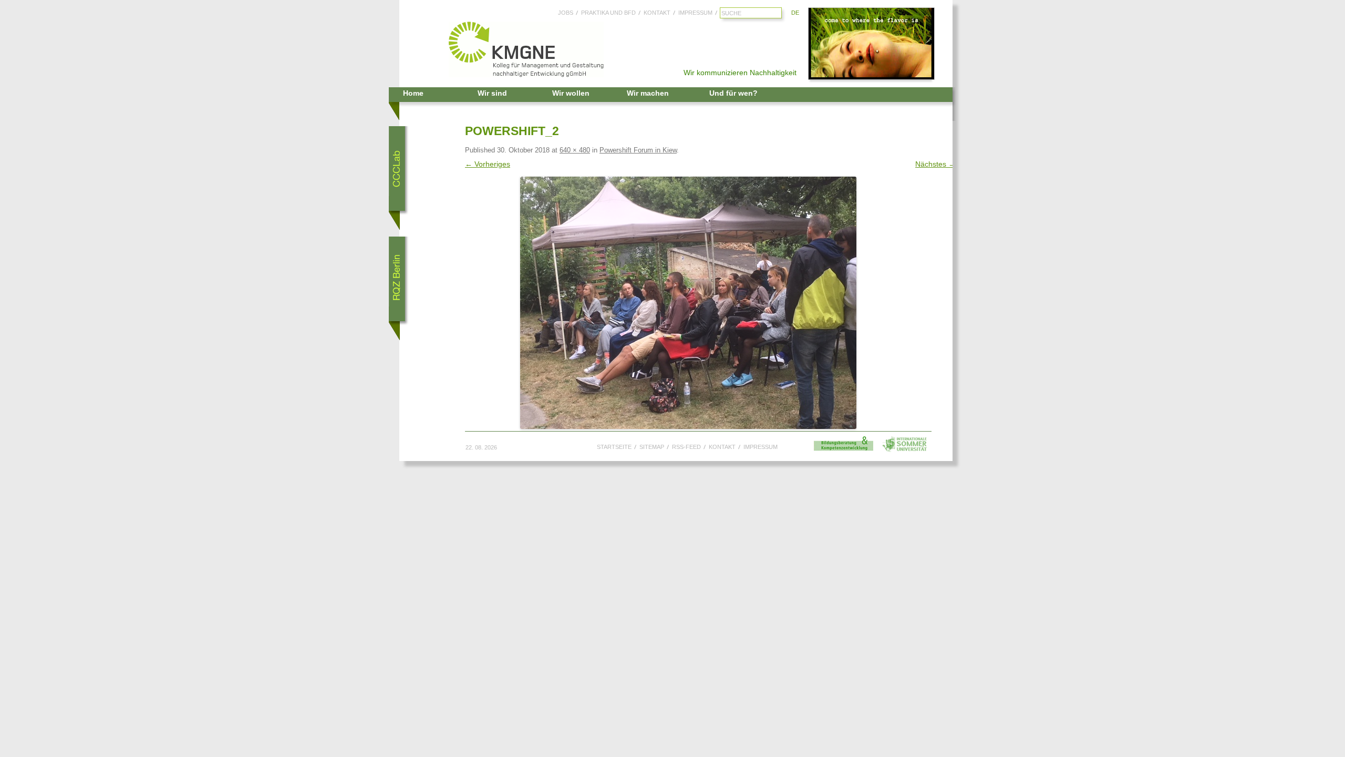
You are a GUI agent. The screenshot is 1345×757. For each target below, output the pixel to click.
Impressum (695, 12)
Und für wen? (733, 93)
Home (413, 93)
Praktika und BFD (608, 12)
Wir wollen (570, 93)
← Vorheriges (487, 164)
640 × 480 (575, 150)
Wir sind (492, 93)
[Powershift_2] (688, 303)
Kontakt (657, 12)
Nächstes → (935, 164)
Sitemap (651, 447)
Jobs (565, 12)
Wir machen (648, 93)
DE (795, 12)
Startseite (614, 447)
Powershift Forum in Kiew (638, 150)
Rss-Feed (686, 447)
